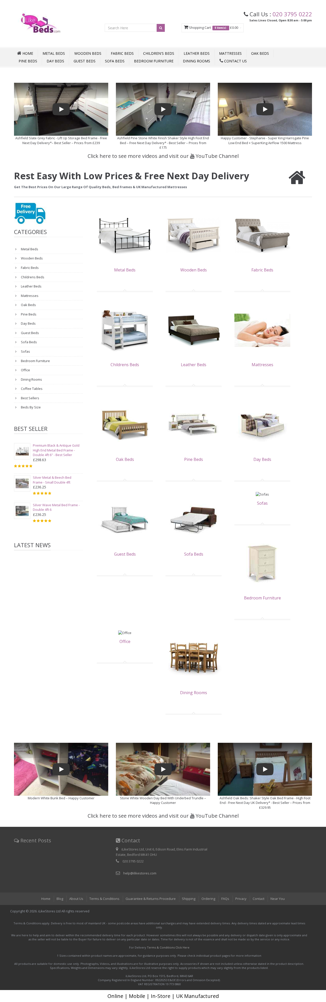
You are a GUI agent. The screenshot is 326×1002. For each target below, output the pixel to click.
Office (25, 370)
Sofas (25, 351)
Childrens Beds (32, 277)
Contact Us (235, 61)
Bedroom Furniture (153, 61)
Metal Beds (54, 53)
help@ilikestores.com (139, 873)
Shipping (188, 898)
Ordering (208, 898)
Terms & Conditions (104, 898)
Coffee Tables (31, 388)
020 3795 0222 (292, 14)
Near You (277, 898)
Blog (60, 898)
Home (45, 898)
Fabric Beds (122, 53)
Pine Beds (28, 61)
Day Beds (55, 61)
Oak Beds (260, 53)
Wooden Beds (87, 53)
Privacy (241, 898)
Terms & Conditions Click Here (168, 947)
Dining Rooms (196, 61)
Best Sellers (29, 398)
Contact (258, 898)
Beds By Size (30, 407)
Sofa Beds (115, 61)
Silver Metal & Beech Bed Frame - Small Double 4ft (52, 480)
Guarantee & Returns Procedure (151, 898)
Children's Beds (158, 53)
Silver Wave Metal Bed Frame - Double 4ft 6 (56, 507)
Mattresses (230, 53)
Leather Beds (197, 53)
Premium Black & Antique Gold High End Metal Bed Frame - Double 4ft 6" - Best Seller (56, 450)
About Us (76, 898)
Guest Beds (85, 61)
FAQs (225, 898)
